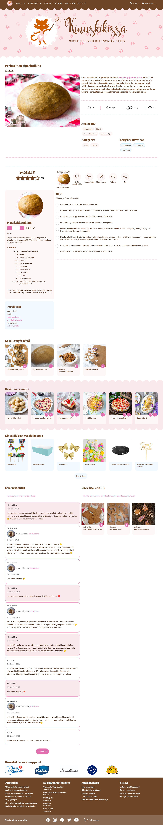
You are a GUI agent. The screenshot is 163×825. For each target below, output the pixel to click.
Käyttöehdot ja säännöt (91, 790)
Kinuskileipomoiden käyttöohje (95, 799)
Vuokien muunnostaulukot (16, 790)
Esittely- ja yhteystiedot (130, 787)
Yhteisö (70, 3)
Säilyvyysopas (11, 799)
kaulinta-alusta (13, 317)
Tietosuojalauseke (89, 796)
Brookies (47, 803)
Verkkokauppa (53, 3)
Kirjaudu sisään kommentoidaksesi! (21, 496)
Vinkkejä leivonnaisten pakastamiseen (21, 803)
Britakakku (48, 809)
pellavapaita (34, 534)
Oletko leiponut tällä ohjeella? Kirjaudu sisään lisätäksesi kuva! (109, 496)
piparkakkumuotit (14, 320)
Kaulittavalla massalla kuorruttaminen (21, 806)
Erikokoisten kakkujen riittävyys (19, 793)
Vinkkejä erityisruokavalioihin (18, 796)
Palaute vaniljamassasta (130, 793)
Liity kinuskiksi (88, 787)
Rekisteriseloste (88, 793)
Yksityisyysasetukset (129, 796)
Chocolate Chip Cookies (53, 787)
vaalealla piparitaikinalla (130, 77)
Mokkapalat (48, 798)
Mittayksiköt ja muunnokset (17, 787)
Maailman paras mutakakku (54, 792)
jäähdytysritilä (13, 326)
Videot (81, 3)
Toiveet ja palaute (127, 790)
